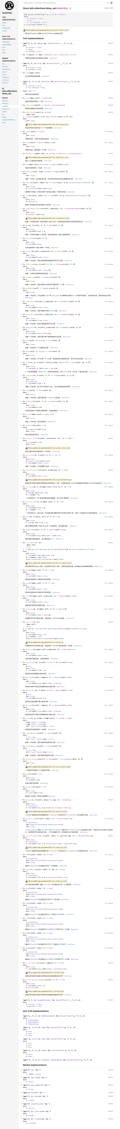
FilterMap (60, 264)
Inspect (53, 401)
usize (47, 105)
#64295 (64, 811)
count (28, 131)
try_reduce (30, 543)
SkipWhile (64, 301)
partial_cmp (31, 819)
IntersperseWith (73, 208)
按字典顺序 (60, 914)
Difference (5, 104)
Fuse (41, 390)
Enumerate (48, 277)
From (33, 1093)
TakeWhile (64, 314)
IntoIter (4, 112)
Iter (3, 114)
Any (3, 64)
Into (36, 1096)
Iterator (4, 31)
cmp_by (28, 800)
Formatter (48, 55)
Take (50, 351)
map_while (30, 327)
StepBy (57, 171)
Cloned (50, 746)
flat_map (29, 375)
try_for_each (31, 502)
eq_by (28, 869)
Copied (50, 733)
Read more (53, 58)
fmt (27, 55)
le (27, 918)
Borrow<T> (5, 66)
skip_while (30, 301)
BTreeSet (5, 101)
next (28, 98)
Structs (5, 98)
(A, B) (50, 726)
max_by (28, 677)
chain (28, 182)
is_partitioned (32, 470)
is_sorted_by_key (33, 980)
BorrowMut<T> (6, 69)
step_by (29, 171)
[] (112, 8)
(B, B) (57, 455)
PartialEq (38, 860)
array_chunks (31, 759)
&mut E (60, 438)
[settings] (111, 2)
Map (50, 225)
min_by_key (30, 690)
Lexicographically (31, 830)
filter (28, 251)
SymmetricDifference (8, 120)
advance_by (30, 153)
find (28, 596)
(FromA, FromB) (65, 718)
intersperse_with (33, 208)
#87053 (69, 563)
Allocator (33, 18)
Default (30, 461)
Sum (29, 780)
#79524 (67, 218)
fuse (28, 390)
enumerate (30, 277)
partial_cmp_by (32, 836)
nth (27, 164)
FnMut (35, 22)
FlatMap (57, 375)
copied (28, 733)
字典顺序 (28, 815)
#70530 (66, 30)
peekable (29, 288)
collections (39, 8)
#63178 (61, 642)
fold (28, 517)
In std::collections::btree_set (9, 91)
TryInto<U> (5, 83)
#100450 (67, 767)
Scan (73, 362)
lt (27, 903)
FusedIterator (6, 28)
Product (30, 793)
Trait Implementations (8, 18)
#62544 (69, 480)
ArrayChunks (66, 759)
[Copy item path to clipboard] (70, 8)
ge (27, 948)
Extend (30, 442)
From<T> (4, 72)
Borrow (34, 1077)
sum (27, 774)
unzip (28, 718)
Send (3, 47)
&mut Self (49, 414)
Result (63, 55)
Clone (40, 18)
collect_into (31, 438)
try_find (29, 622)
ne (27, 888)
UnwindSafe (57, 1060)
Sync (3, 50)
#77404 (66, 157)
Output (80, 549)
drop (28, 73)
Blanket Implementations (8, 59)
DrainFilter (7, 13)
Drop (3, 25)
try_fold (29, 487)
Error (73, 55)
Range (4, 117)
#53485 (61, 973)
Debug (4, 23)
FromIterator (32, 429)
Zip (51, 195)
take (28, 351)
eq (27, 854)
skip (28, 340)
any (27, 583)
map (27, 225)
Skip (50, 340)
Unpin (4, 53)
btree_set (51, 8)
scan (28, 362)
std (31, 8)
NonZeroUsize (74, 153)
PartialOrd (38, 824)
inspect (29, 401)
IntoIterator (5, 77)
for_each (29, 238)
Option (46, 98)
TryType (91, 549)
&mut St (35, 368)
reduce (28, 530)
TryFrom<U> (5, 80)
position (29, 649)
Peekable (46, 288)
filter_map (30, 264)
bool (44, 22)
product (29, 787)
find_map (29, 609)
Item (29, 91)
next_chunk (30, 112)
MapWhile (66, 327)
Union (4, 122)
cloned (28, 746)
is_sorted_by (31, 963)
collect (29, 425)
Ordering (57, 683)
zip (27, 195)
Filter (59, 251)
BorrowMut (35, 1085)
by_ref (28, 414)
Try (29, 495)
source (107, 8)
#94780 (67, 448)
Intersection (5, 109)
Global (62, 14)
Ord (29, 666)
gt (27, 933)
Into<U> (4, 75)
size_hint (30, 105)
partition (30, 455)
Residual (43, 549)
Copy (33, 737)
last (28, 142)
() (68, 55)
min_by (28, 705)
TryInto (38, 1119)
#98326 (66, 124)
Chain (54, 182)
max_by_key (30, 662)
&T (38, 22)
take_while (30, 314)
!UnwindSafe (6, 42)
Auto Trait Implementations (8, 37)
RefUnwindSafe (6, 45)
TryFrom (38, 1111)
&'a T (50, 739)
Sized (32, 121)
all (27, 570)
